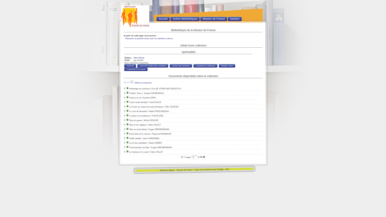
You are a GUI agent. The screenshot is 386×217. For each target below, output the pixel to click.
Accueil (163, 18)
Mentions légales (167, 170)
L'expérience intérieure (205, 66)
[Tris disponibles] (131, 83)
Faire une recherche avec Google (208, 169)
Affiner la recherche (143, 83)
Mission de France (184, 170)
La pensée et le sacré (136, 69)
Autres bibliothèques (185, 18)
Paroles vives (227, 66)
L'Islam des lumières (181, 66)
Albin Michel (139, 58)
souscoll (130, 66)
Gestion (234, 18)
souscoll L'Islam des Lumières (153, 66)
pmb (227, 169)
